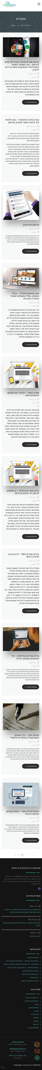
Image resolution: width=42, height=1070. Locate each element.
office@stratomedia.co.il (17, 1049)
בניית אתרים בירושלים (31, 1001)
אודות (36, 1004)
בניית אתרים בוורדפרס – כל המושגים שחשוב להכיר (25, 657)
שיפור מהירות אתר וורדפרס (29, 981)
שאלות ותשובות (33, 1028)
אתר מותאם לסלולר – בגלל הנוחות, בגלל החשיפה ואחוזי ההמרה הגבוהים (24, 296)
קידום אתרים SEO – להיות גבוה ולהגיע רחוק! (23, 555)
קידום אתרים (26, 595)
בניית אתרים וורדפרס (31, 998)
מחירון (36, 1011)
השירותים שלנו (33, 1008)
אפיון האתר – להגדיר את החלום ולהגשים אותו (23, 394)
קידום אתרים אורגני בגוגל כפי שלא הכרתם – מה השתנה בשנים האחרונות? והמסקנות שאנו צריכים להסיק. (22, 65)
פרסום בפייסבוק (31, 225)
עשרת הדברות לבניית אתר (30, 971)
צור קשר (35, 1024)
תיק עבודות (34, 1014)
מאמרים (34, 77)
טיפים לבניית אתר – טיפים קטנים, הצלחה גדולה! (22, 813)
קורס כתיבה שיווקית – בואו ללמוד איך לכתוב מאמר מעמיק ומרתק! (22, 121)
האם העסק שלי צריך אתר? (30, 974)
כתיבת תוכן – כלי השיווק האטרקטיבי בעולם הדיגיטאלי (24, 736)
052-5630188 (18, 1042)
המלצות (36, 1018)
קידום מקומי (34, 977)
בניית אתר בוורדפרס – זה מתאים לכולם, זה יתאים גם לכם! (23, 492)
